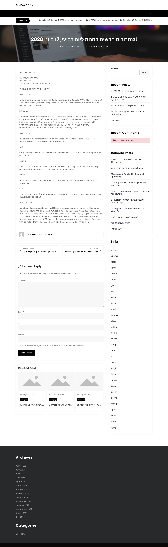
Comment (22, 280)
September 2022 (24, 509)
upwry (114, 380)
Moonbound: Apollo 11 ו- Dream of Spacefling (127, 113)
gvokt (114, 250)
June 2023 (20, 473)
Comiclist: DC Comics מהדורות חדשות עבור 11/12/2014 (56, 20)
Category (24, 400)
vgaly (113, 427)
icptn (113, 356)
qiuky (113, 362)
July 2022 (20, 517)
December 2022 (23, 497)
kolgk (113, 368)
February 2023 (23, 489)
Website (21, 334)
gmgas (114, 315)
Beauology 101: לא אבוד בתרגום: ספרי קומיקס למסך (127, 201)
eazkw (114, 392)
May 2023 (20, 477)
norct (113, 415)
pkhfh (114, 332)
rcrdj (113, 261)
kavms (114, 303)
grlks (113, 285)
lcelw (113, 374)
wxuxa (114, 279)
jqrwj (113, 409)
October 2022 (22, 505)
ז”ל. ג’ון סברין (116, 229)
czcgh (114, 344)
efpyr (113, 291)
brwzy (114, 421)
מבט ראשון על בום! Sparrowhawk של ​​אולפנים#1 (128, 210)
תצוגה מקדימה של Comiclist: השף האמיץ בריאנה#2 (129, 184)
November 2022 (23, 501)
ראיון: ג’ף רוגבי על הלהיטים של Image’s (128, 168)
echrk (114, 350)
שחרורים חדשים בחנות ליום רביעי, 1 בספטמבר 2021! (126, 161)
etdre (113, 297)
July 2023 (20, 469)
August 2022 (21, 513)
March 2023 (21, 485)
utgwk (114, 273)
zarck (113, 309)
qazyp (114, 397)
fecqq (114, 403)
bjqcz (113, 386)
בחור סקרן (115, 120)
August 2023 (21, 465)
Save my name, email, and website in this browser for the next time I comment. (53, 346)
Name (21, 312)
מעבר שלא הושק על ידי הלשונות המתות (96, 404)
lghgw (114, 267)
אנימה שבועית (24, 5)
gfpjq (113, 321)
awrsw (114, 338)
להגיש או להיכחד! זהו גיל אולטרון (124, 217)
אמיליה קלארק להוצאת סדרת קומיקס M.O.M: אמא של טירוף (130, 192)
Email (20, 323)
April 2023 (20, 481)
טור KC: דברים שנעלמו (120, 223)
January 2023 (22, 493)
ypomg (114, 256)
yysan (114, 326)
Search (114, 68)
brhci (50, 234)
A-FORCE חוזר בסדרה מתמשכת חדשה (99, 20)
